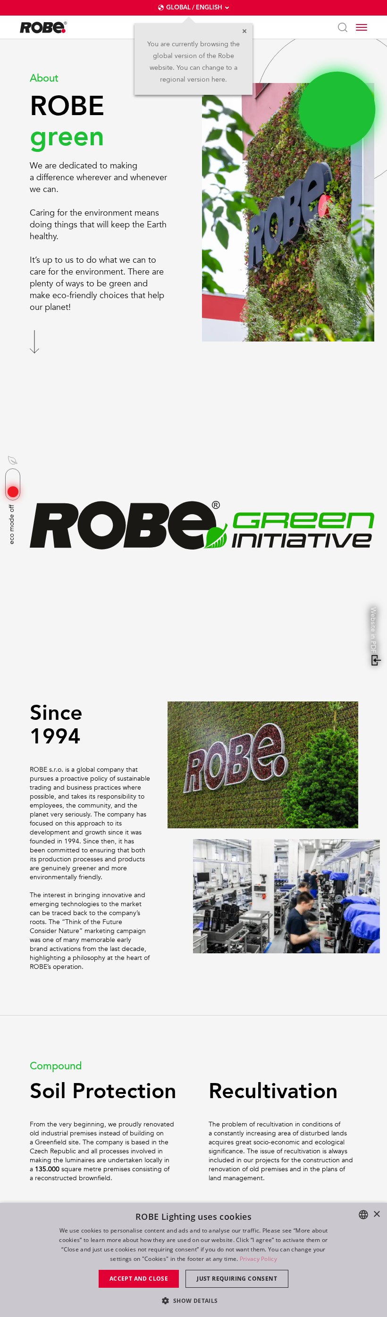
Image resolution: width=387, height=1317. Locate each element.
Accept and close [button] (138, 1279)
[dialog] (193, 1260)
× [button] (376, 1214)
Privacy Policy (258, 1259)
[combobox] (363, 1214)
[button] (193, 1300)
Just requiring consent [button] (237, 1279)
